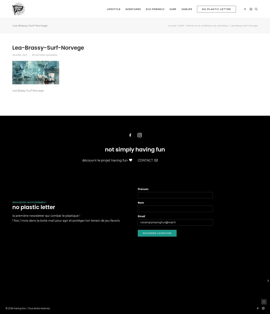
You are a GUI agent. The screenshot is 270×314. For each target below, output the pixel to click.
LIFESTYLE (113, 9)
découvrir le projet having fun (105, 160)
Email (141, 216)
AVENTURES (133, 9)
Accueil (172, 25)
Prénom (143, 189)
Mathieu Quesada (46, 55)
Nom (141, 202)
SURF (173, 9)
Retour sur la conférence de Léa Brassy (207, 25)
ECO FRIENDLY (155, 9)
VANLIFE (186, 9)
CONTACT (145, 160)
